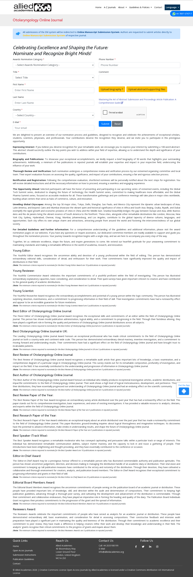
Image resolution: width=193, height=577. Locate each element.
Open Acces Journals (23, 550)
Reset (117, 124)
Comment (104, 71)
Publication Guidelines (23, 559)
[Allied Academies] (32, 7)
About (121, 7)
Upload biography (112, 89)
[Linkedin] (150, 546)
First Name (19, 84)
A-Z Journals (110, 7)
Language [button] (171, 7)
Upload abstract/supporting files (146, 89)
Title (16, 71)
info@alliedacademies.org (111, 551)
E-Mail (17, 122)
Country (17, 109)
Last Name (18, 97)
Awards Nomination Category (28, 59)
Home (98, 7)
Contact (158, 7)
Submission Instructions (24, 554)
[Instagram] (157, 546)
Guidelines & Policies (139, 7)
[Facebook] (136, 546)
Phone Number (107, 59)
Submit (105, 124)
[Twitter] (143, 546)
